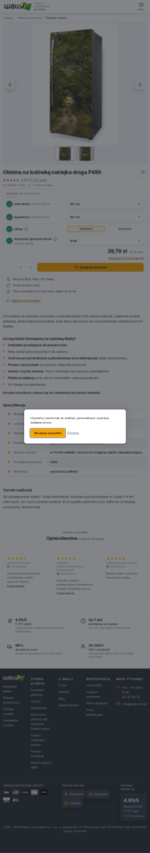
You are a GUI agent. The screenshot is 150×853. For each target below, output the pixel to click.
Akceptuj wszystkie (47, 433)
